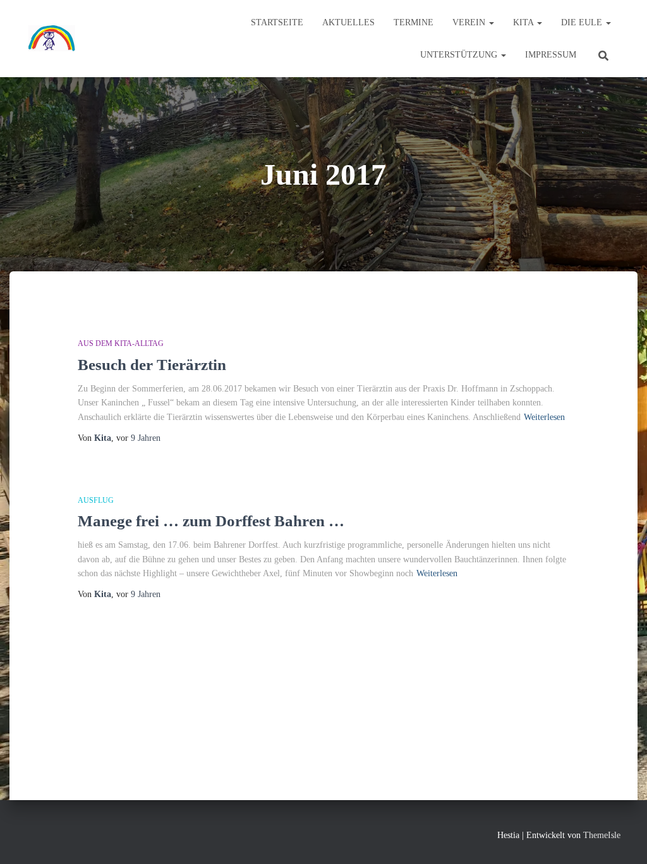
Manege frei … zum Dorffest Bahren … (211, 520)
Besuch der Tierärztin (152, 364)
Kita (524, 22)
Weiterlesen (544, 417)
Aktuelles (348, 22)
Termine (413, 22)
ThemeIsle (601, 835)
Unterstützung (460, 54)
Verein (470, 22)
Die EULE (583, 22)
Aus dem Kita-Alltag (121, 343)
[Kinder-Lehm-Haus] (52, 38)
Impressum (550, 54)
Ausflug (96, 500)
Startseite (277, 22)
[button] (491, 22)
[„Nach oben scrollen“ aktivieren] (622, 839)
